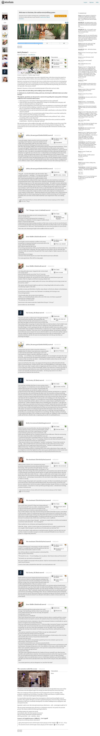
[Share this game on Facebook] (65, 23)
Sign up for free (61, 16)
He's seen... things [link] (25, 201)
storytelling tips (31, 54)
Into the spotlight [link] (25, 491)
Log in (85, 2)
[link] (59, 60)
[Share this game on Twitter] (67, 23)
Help (97, 2)
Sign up (91, 2)
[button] (43, 40)
